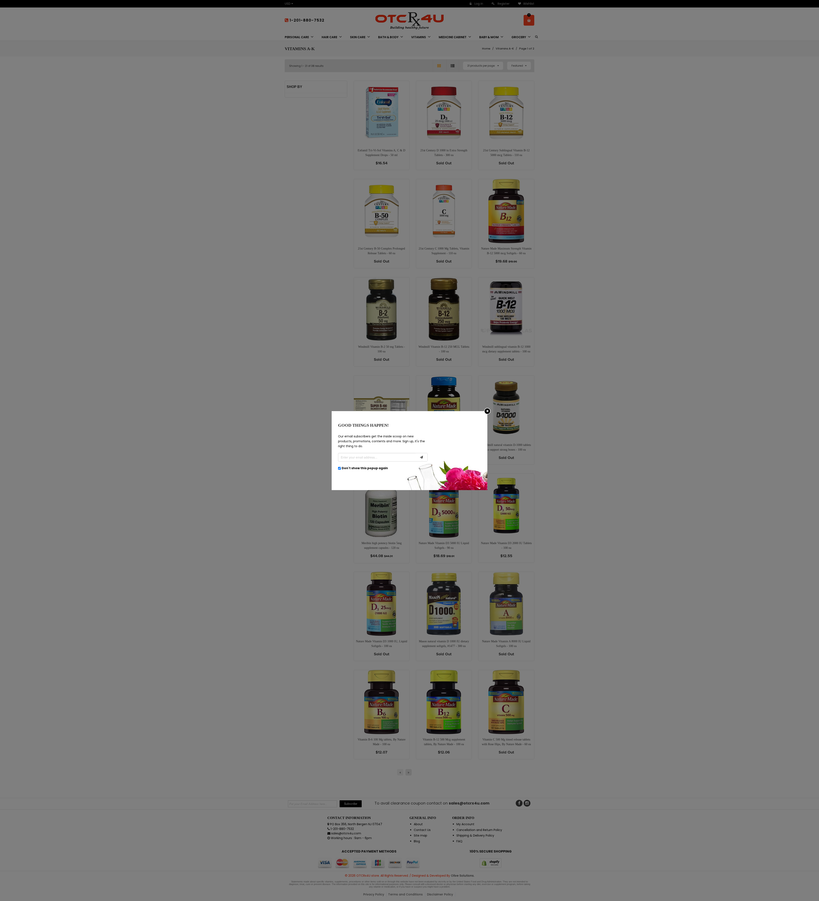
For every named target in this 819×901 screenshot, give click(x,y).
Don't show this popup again (365, 468)
